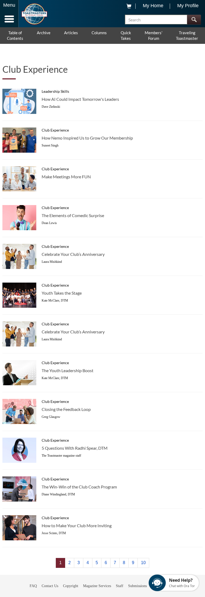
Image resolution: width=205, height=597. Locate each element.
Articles (71, 32)
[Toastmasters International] (34, 14)
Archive (43, 32)
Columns (99, 32)
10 (143, 562)
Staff (119, 586)
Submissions (137, 586)
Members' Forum (153, 35)
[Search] (194, 20)
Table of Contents (15, 35)
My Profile (188, 5)
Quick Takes (126, 35)
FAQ (33, 586)
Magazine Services (97, 586)
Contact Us (50, 586)
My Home (153, 5)
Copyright (70, 586)
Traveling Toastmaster (187, 35)
